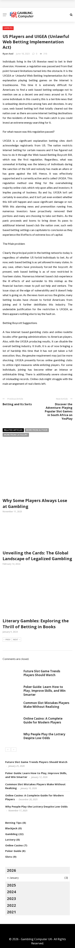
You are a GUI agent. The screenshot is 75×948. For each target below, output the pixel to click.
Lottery (10, 839)
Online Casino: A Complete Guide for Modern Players (42, 720)
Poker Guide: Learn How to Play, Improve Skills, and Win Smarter (44, 690)
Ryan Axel (8, 53)
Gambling (8, 28)
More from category (16, 434)
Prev (7, 639)
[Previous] (7, 749)
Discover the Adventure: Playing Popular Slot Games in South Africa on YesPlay (58, 411)
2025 (11, 885)
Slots (8, 856)
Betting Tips (13, 822)
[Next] (13, 749)
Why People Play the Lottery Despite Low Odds (44, 736)
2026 (11, 870)
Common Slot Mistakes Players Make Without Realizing (46, 705)
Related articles (13, 430)
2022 (11, 905)
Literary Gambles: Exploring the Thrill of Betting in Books (36, 623)
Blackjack (11, 828)
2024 (11, 891)
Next (15, 639)
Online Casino (14, 845)
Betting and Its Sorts (17, 404)
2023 (11, 898)
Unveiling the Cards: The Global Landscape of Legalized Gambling (37, 556)
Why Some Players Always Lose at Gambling (37, 4)
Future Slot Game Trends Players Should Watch (41, 673)
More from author (36, 430)
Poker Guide (13, 851)
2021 (11, 911)
